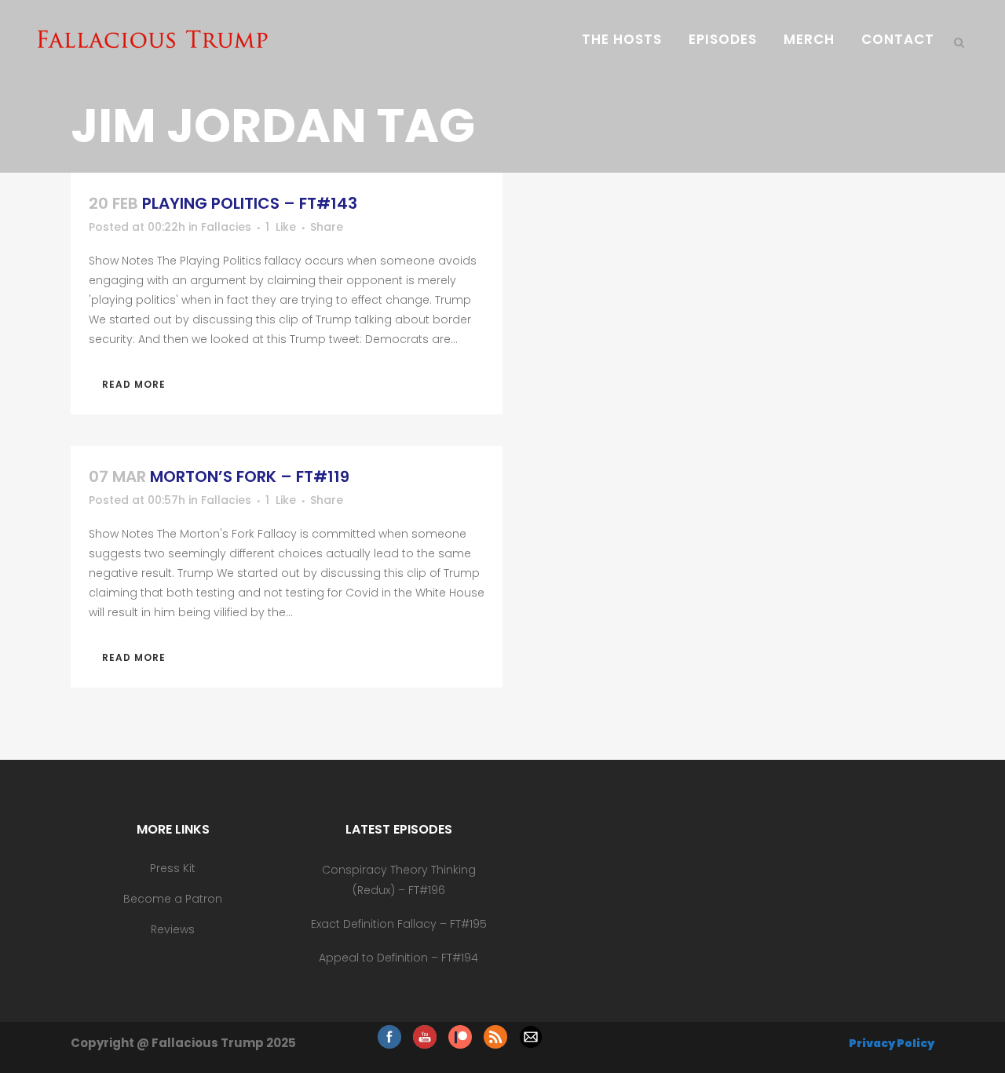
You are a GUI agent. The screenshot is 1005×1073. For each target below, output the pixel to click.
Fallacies (226, 227)
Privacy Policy (891, 1043)
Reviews (173, 929)
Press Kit (173, 868)
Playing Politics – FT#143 (249, 203)
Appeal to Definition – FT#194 (398, 957)
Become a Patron (172, 899)
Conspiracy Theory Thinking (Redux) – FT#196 (399, 880)
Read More (134, 384)
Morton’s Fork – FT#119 (249, 476)
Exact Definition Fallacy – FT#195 (399, 924)
